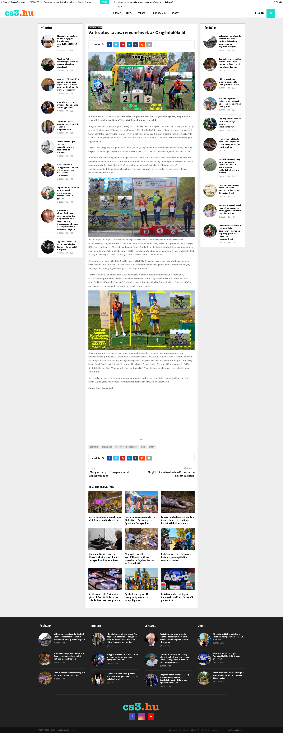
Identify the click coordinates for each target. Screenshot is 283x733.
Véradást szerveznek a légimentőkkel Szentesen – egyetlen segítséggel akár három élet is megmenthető (230, 232)
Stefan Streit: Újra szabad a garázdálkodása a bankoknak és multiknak (66, 147)
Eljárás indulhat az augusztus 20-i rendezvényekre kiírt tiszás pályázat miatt (122, 676)
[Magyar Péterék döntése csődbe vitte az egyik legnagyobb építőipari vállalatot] (98, 659)
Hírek (129, 13)
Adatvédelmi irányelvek (178, 730)
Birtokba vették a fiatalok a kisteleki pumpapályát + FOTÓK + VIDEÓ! (176, 557)
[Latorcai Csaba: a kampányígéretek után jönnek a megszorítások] (48, 127)
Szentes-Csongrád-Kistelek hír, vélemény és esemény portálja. (69, 2)
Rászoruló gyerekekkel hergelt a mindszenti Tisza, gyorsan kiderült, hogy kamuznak (230, 209)
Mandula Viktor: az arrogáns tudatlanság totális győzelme (67, 105)
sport (151, 447)
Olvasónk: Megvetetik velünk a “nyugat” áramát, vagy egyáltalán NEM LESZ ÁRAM (67, 41)
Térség (141, 13)
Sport (175, 13)
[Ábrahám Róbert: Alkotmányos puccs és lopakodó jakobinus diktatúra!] (48, 64)
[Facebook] (256, 13)
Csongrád (92, 27)
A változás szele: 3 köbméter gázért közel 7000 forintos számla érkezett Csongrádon (104, 597)
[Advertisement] (141, 418)
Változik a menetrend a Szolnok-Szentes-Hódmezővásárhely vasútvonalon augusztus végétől (230, 41)
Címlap (117, 13)
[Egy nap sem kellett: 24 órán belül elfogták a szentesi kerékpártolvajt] (210, 124)
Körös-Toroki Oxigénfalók (126, 447)
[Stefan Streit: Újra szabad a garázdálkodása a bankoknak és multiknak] (48, 147)
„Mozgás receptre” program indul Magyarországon (108, 474)
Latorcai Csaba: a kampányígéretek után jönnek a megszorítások (68, 125)
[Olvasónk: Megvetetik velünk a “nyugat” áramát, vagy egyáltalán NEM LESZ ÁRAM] (48, 41)
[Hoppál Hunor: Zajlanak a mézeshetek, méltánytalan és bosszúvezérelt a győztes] (48, 193)
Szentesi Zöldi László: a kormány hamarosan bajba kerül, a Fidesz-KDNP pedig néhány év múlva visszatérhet (68, 85)
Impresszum (218, 730)
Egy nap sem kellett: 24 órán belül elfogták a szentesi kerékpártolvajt (230, 123)
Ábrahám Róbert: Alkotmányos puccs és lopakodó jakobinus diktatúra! (67, 63)
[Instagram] (259, 13)
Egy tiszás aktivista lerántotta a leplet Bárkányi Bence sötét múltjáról (67, 245)
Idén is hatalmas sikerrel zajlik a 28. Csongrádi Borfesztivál (104, 518)
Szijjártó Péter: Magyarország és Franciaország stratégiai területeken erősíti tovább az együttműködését (176, 679)
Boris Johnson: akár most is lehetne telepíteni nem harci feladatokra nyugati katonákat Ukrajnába (175, 638)
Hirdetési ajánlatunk (234, 730)
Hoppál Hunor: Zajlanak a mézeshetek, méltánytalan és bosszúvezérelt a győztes (68, 193)
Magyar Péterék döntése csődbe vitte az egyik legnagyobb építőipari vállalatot (122, 657)
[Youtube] (263, 13)
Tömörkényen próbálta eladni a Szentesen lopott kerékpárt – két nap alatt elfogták (230, 63)
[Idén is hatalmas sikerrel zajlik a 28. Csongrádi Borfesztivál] (210, 84)
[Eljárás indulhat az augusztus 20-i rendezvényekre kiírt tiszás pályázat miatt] (98, 679)
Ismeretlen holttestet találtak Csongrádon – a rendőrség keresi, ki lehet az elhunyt (177, 520)
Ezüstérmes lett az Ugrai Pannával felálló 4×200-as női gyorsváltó (177, 597)
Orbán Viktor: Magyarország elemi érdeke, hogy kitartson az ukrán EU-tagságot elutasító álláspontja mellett (175, 658)
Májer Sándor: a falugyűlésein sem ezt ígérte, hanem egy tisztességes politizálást (67, 170)
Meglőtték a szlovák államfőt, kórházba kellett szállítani (171, 474)
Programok (159, 13)
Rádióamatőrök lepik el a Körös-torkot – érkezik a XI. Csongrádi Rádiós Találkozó (103, 557)
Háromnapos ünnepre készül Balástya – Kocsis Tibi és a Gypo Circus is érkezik (229, 189)
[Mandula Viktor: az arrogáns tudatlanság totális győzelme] (48, 107)
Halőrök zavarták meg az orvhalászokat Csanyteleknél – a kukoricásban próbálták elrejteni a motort (229, 166)
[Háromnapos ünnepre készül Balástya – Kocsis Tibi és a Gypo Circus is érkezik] (210, 190)
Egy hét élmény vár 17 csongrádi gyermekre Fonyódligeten (136, 597)
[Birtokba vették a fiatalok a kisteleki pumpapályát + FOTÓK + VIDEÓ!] (204, 639)
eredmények (107, 447)
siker (143, 447)
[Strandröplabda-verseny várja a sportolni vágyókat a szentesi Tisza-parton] (204, 678)
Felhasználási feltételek (200, 730)
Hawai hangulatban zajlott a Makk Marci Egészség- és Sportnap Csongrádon (140, 520)
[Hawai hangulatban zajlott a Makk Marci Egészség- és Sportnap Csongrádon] (210, 104)
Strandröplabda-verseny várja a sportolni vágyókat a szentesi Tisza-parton (228, 675)
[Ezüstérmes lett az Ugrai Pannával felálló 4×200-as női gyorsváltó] (204, 658)
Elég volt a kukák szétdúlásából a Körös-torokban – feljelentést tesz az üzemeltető (140, 558)
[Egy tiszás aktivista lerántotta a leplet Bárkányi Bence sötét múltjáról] (48, 247)
